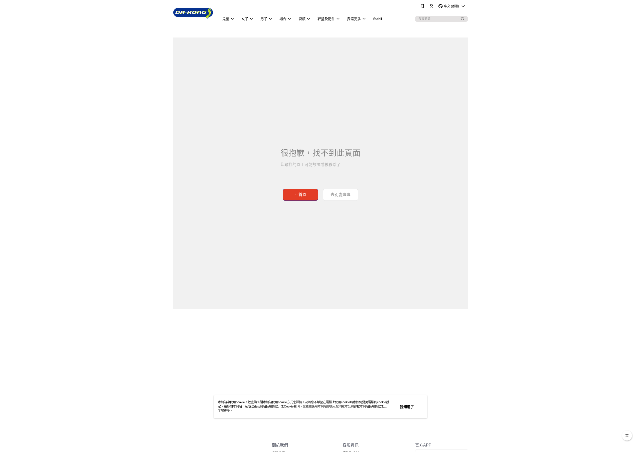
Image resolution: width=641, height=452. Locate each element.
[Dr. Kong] (193, 13)
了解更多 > (225, 410)
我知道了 (407, 407)
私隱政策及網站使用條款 (261, 406)
